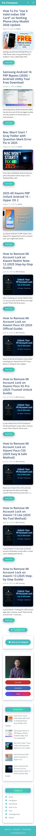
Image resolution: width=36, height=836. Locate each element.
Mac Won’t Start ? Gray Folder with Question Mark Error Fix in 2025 (17, 137)
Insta (18, 694)
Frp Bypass (13, 800)
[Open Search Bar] (28, 2)
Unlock (11, 817)
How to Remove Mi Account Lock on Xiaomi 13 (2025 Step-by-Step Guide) (18, 574)
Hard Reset (13, 804)
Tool (10, 811)
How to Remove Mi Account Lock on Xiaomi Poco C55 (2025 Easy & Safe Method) (16, 450)
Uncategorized (14, 814)
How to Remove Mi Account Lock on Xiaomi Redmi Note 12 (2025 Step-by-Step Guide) (18, 261)
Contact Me (16, 829)
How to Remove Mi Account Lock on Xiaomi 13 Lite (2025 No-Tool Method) (17, 513)
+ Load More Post (19, 630)
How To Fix (13, 807)
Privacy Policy (26, 829)
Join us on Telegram (19, 642)
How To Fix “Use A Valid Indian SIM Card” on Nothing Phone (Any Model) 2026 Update (16, 18)
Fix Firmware (10, 2)
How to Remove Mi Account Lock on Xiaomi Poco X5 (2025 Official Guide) (17, 323)
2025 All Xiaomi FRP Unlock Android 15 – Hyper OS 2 (17, 196)
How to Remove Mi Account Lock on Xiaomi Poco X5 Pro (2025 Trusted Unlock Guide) (17, 386)
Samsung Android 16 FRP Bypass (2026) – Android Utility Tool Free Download (17, 77)
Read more (8, 62)
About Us (8, 829)
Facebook (18, 688)
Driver (11, 797)
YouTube (18, 682)
